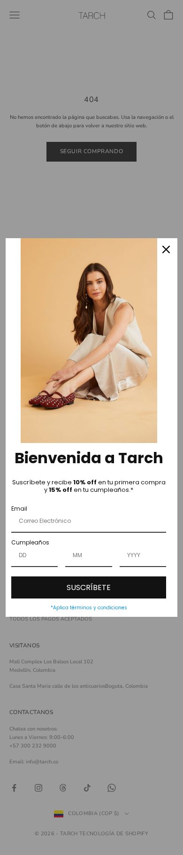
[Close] (166, 249)
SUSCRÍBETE (89, 587)
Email (19, 509)
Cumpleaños (30, 542)
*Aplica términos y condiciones (89, 607)
